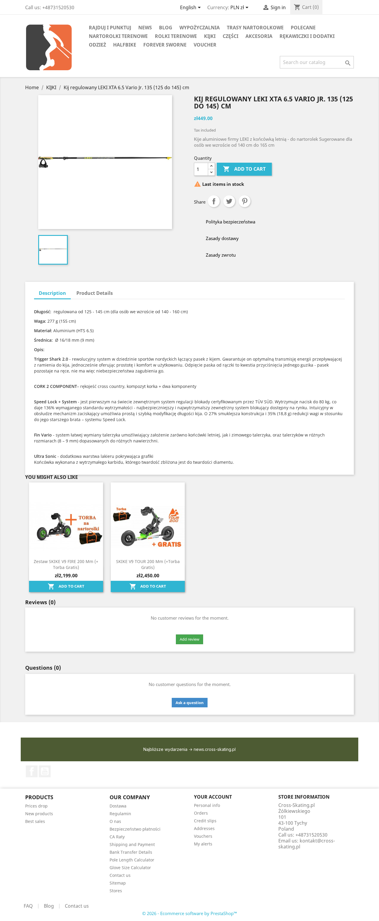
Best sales (35, 821)
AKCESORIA (258, 36)
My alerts (203, 844)
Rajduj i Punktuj (110, 27)
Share (214, 201)
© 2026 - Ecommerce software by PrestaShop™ (189, 913)
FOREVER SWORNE (165, 44)
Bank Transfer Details (131, 852)
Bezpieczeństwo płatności (135, 829)
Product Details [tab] (94, 293)
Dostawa (118, 806)
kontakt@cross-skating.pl (306, 843)
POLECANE (303, 27)
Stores (116, 890)
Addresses (204, 828)
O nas (115, 821)
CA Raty (117, 837)
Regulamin (120, 813)
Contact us (120, 875)
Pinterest (244, 201)
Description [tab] (52, 293)
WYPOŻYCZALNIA (199, 27)
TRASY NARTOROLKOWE (255, 27)
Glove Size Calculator (130, 867)
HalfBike (124, 44)
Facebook (32, 771)
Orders (201, 813)
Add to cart (244, 168)
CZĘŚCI (230, 36)
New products (39, 813)
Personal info (207, 805)
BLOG (165, 27)
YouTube (45, 771)
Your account (213, 797)
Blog (49, 906)
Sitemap (118, 883)
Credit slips (205, 821)
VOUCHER (205, 44)
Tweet (229, 201)
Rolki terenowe (176, 36)
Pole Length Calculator (132, 860)
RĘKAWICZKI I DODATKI (307, 36)
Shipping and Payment (132, 844)
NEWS (145, 27)
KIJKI (210, 36)
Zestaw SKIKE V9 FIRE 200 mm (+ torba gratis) (66, 564)
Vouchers (203, 836)
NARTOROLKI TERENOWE (118, 36)
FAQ (28, 906)
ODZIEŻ (97, 44)
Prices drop (36, 806)
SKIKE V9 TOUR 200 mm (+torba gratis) (148, 564)
